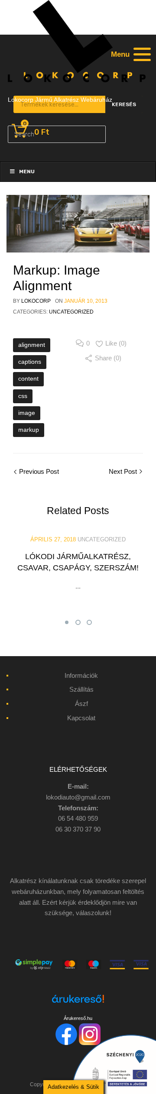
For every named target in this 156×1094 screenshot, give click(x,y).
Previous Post (38, 471)
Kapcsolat (81, 718)
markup (28, 429)
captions (29, 361)
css (22, 395)
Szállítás (81, 689)
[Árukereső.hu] (78, 1004)
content (28, 378)
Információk (81, 675)
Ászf (81, 703)
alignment (31, 344)
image (26, 412)
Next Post (124, 471)
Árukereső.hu (78, 1018)
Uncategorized (71, 312)
